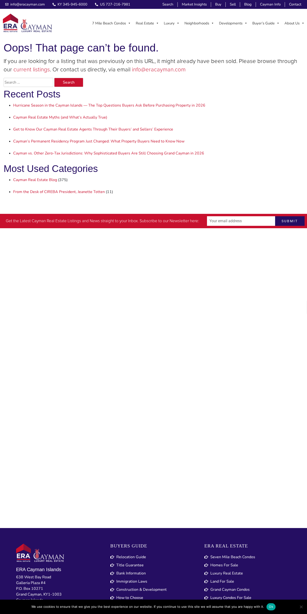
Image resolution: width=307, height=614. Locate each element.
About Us (292, 23)
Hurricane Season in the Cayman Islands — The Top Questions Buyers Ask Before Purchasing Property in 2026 (109, 105)
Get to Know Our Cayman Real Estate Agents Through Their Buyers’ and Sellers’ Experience (93, 129)
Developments (230, 23)
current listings (31, 70)
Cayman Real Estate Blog (35, 179)
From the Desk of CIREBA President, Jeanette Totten (59, 191)
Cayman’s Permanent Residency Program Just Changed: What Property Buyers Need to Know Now (98, 141)
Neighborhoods (196, 23)
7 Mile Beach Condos (109, 23)
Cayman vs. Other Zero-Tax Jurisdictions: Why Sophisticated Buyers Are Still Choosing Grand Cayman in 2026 (108, 153)
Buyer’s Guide (263, 23)
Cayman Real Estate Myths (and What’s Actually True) (60, 117)
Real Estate (145, 23)
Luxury (169, 23)
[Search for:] (28, 82)
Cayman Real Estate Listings (56, 221)
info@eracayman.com (159, 70)
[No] (301, 606)
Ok (271, 606)
